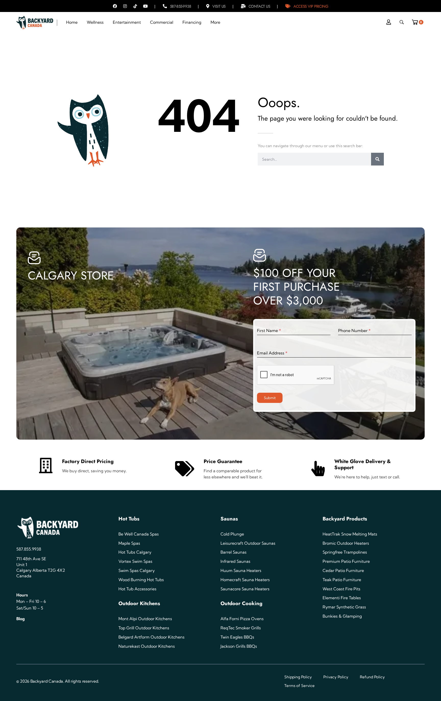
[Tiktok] (135, 6)
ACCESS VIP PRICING (310, 6)
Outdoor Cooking (241, 603)
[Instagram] (125, 6)
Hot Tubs (128, 518)
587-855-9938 (180, 6)
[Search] (377, 159)
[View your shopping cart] (417, 20)
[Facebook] (115, 6)
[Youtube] (145, 6)
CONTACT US (259, 6)
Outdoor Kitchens (139, 603)
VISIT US (218, 6)
